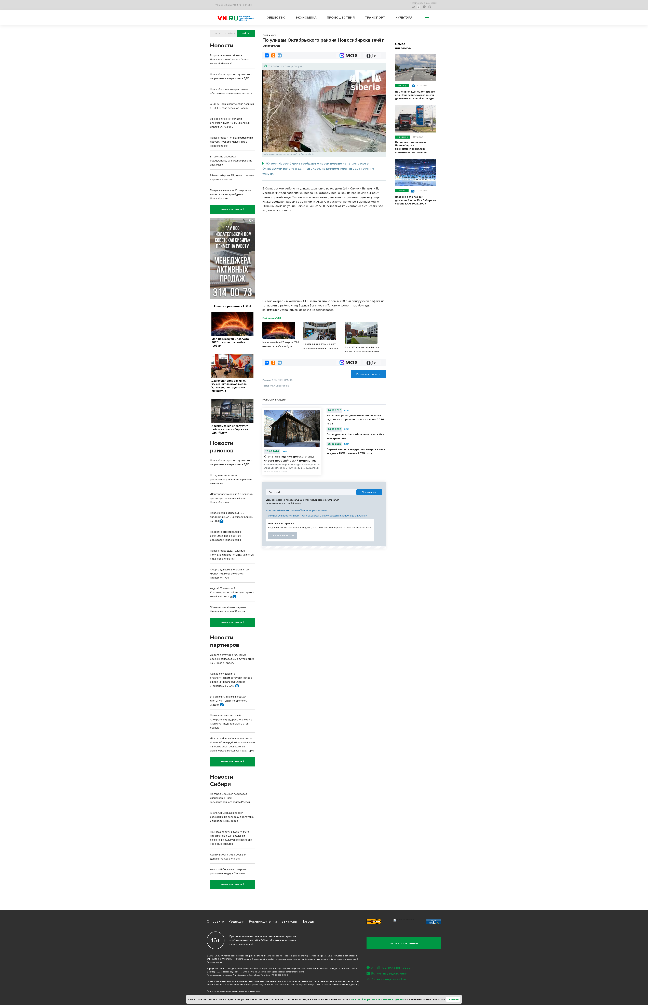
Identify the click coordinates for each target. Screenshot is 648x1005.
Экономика (306, 17)
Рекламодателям (263, 921)
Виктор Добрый (294, 66)
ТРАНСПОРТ (402, 85)
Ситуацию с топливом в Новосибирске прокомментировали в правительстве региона (411, 147)
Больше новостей (232, 209)
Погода (307, 921)
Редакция (236, 921)
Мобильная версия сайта (386, 979)
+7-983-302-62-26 (279, 975)
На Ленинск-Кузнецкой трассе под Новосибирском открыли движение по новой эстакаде (415, 95)
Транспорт (375, 17)
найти (246, 33)
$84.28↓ (247, 5)
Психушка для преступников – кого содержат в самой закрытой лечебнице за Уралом (316, 515)
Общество (276, 17)
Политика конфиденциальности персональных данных (233, 991)
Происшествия (341, 17)
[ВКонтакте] (267, 55)
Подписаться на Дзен (283, 535)
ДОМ (284, 451)
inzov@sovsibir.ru (295, 972)
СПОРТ (402, 190)
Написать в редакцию (404, 943)
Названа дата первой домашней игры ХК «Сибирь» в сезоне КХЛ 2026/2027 (415, 200)
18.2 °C (237, 5)
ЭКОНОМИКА (402, 137)
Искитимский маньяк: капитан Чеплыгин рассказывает (297, 510)
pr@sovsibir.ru (253, 975)
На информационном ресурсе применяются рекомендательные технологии (244, 981)
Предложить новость (368, 374)
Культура (404, 17)
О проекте (215, 921)
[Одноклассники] (273, 55)
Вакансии (289, 921)
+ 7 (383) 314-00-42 (248, 972)
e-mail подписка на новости (392, 968)
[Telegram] (280, 55)
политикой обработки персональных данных (377, 999)
